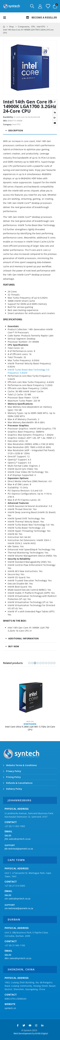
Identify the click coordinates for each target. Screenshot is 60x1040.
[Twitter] (24, 1025)
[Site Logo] (11, 6)
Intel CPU (16, 124)
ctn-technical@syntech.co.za (19, 908)
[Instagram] (36, 1025)
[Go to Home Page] (4, 26)
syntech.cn (10, 1008)
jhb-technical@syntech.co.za (19, 848)
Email (54, 122)
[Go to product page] (30, 697)
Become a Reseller (44, 17)
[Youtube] (30, 1025)
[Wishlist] (48, 6)
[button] (32, 6)
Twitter (54, 107)
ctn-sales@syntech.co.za (17, 898)
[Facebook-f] (17, 1025)
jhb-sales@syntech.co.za (18, 838)
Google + (54, 117)
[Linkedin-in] (42, 1025)
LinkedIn (54, 112)
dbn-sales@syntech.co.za (18, 958)
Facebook (54, 101)
